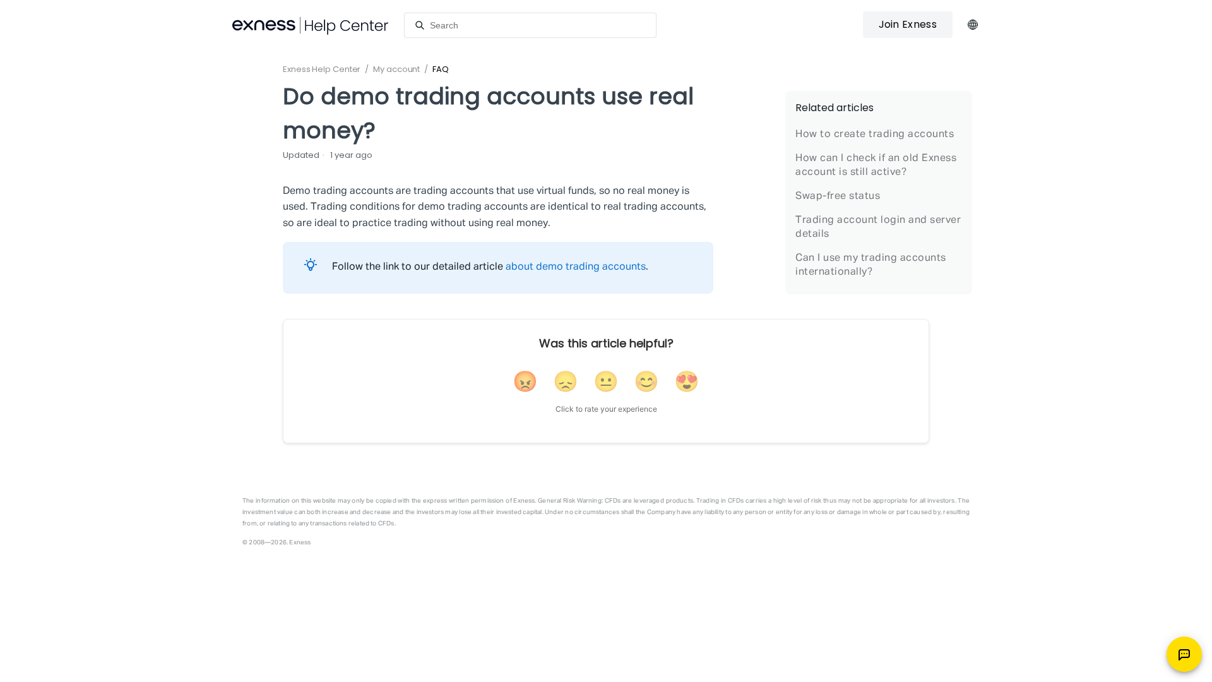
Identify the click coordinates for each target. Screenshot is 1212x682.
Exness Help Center (321, 69)
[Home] (310, 25)
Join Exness (908, 24)
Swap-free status (837, 196)
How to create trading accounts (874, 134)
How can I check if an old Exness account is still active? (875, 165)
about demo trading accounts (576, 267)
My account (396, 69)
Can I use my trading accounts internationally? (870, 265)
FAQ (440, 69)
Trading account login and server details (878, 227)
